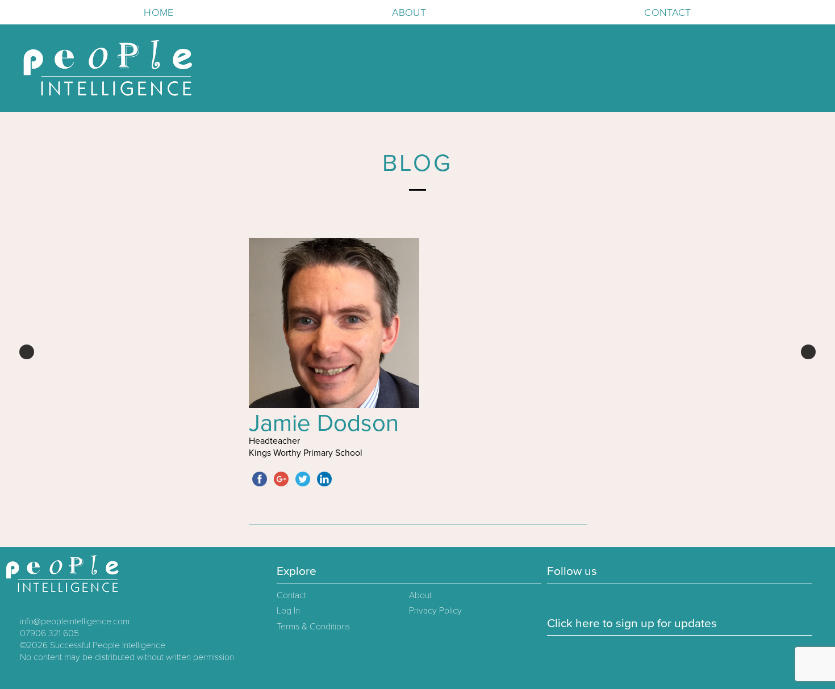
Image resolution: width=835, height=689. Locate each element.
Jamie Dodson (324, 423)
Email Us (13, 12)
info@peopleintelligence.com (75, 621)
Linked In (58, 12)
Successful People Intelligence (107, 645)
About (409, 12)
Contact (667, 12)
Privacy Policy (435, 610)
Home (158, 12)
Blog (417, 163)
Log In (288, 610)
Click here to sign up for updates (632, 623)
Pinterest (35, 12)
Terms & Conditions (313, 626)
